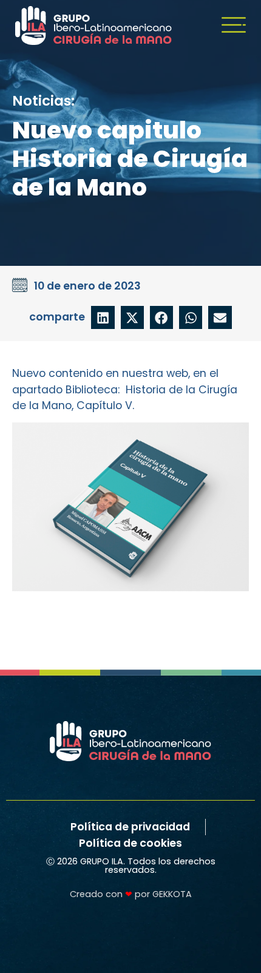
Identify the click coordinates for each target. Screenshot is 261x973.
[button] (102, 317)
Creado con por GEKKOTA (131, 894)
